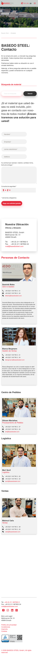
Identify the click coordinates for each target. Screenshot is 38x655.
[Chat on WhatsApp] (17, 611)
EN (27, 3)
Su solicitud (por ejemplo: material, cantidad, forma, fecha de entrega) (17, 164)
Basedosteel (7, 3)
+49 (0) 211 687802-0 (12, 602)
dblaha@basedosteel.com (13, 296)
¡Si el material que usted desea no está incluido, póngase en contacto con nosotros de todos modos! (19, 112)
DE (25, 3)
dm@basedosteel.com (12, 432)
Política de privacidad (8, 625)
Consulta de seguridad (8, 186)
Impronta (4, 629)
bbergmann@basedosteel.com (14, 360)
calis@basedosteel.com (12, 532)
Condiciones (5, 627)
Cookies (4, 631)
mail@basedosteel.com (14, 246)
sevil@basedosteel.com (12, 481)
